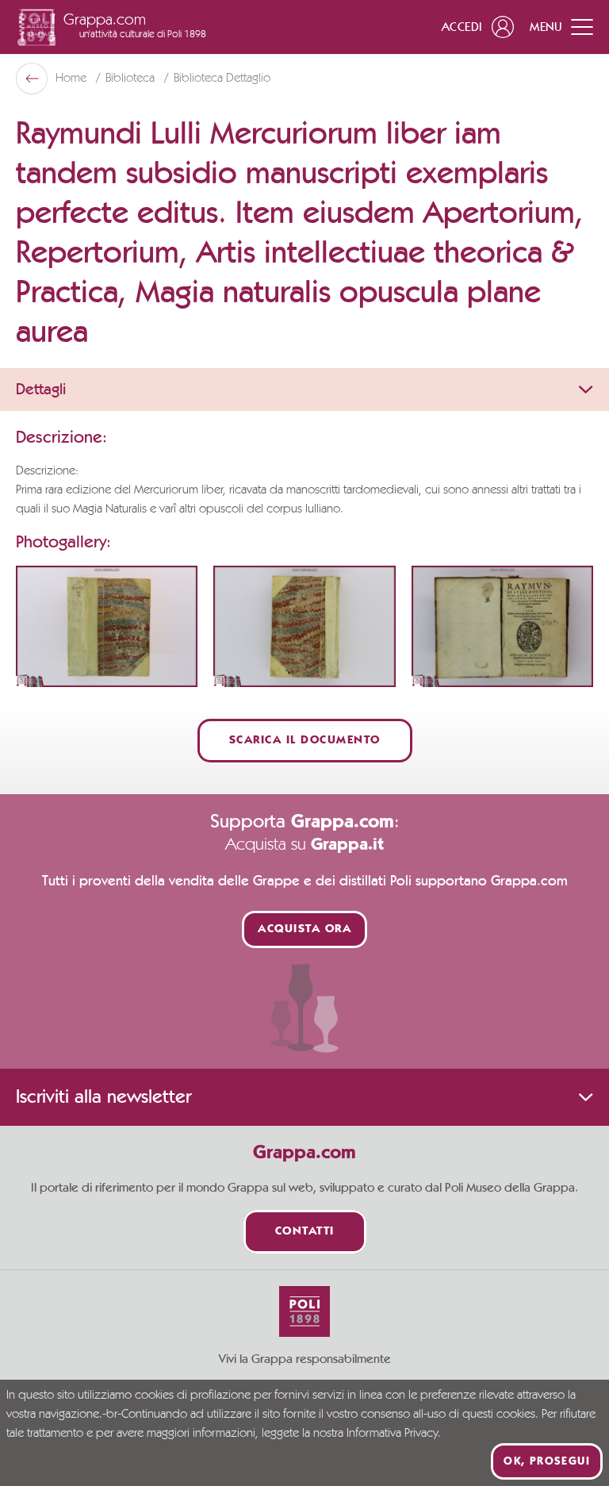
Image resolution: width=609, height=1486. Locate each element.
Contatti (305, 1232)
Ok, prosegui (547, 1461)
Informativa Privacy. (394, 1433)
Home (73, 78)
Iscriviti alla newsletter (103, 1097)
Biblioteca (131, 78)
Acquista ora (304, 929)
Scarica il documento (305, 741)
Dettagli (41, 389)
